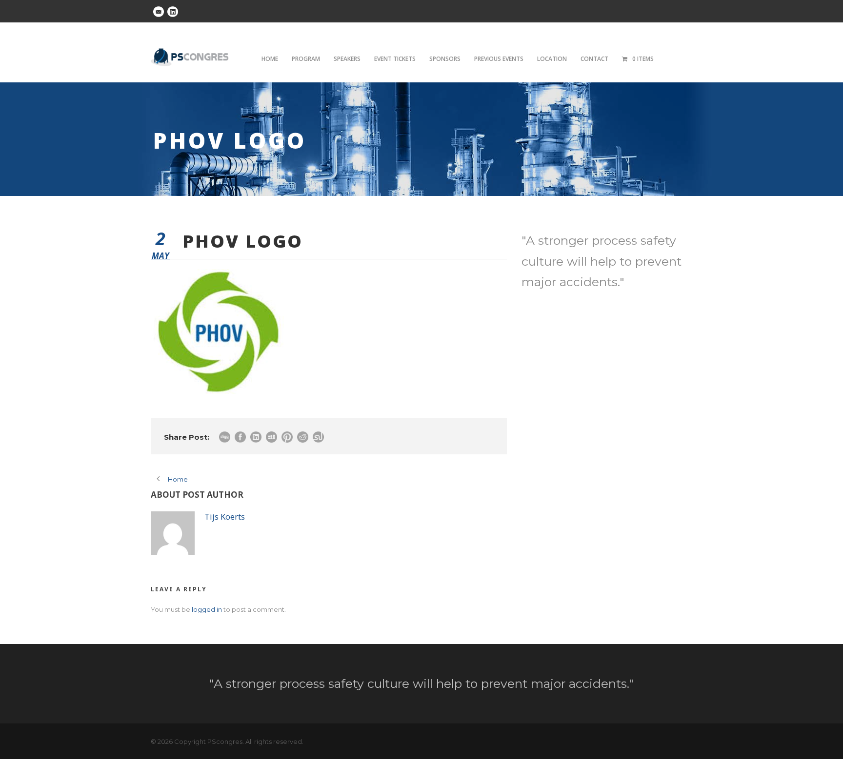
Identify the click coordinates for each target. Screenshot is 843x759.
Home (269, 59)
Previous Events (498, 59)
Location (552, 59)
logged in (207, 609)
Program (306, 59)
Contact (594, 59)
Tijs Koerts (224, 516)
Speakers (347, 59)
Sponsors (445, 59)
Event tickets (395, 59)
